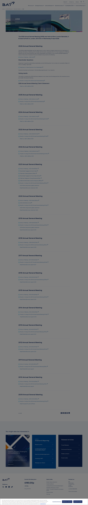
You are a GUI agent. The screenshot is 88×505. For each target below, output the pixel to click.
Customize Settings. (56, 501)
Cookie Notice (43, 503)
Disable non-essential (67, 501)
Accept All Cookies (78, 501)
